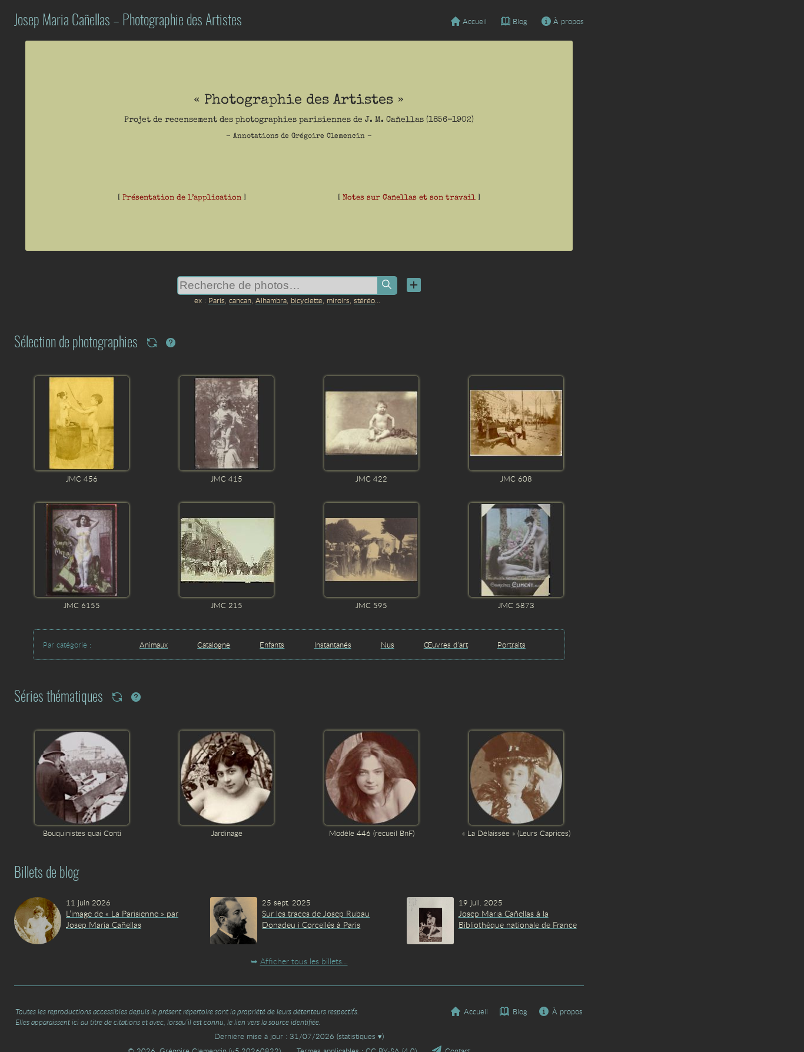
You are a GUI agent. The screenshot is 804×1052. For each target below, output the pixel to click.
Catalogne (213, 644)
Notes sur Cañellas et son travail (409, 198)
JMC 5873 (516, 605)
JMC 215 (226, 605)
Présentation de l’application (181, 198)
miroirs (338, 300)
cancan (240, 300)
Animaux (153, 644)
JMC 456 (82, 478)
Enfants (272, 644)
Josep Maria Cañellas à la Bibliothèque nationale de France (518, 919)
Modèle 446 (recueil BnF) (371, 833)
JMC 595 (371, 605)
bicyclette (307, 300)
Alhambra (271, 300)
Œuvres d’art (446, 644)
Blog (520, 21)
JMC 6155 (82, 605)
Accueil (475, 21)
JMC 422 (371, 478)
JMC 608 (516, 478)
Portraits (511, 644)
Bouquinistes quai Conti (82, 833)
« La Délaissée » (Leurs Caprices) (516, 833)
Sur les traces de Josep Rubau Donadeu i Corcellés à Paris (316, 919)
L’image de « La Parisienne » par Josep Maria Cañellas (122, 919)
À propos (568, 21)
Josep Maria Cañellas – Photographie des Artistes (128, 21)
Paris (216, 300)
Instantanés (332, 644)
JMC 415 (226, 478)
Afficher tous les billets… (304, 961)
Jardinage (226, 833)
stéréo (364, 300)
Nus (387, 644)
